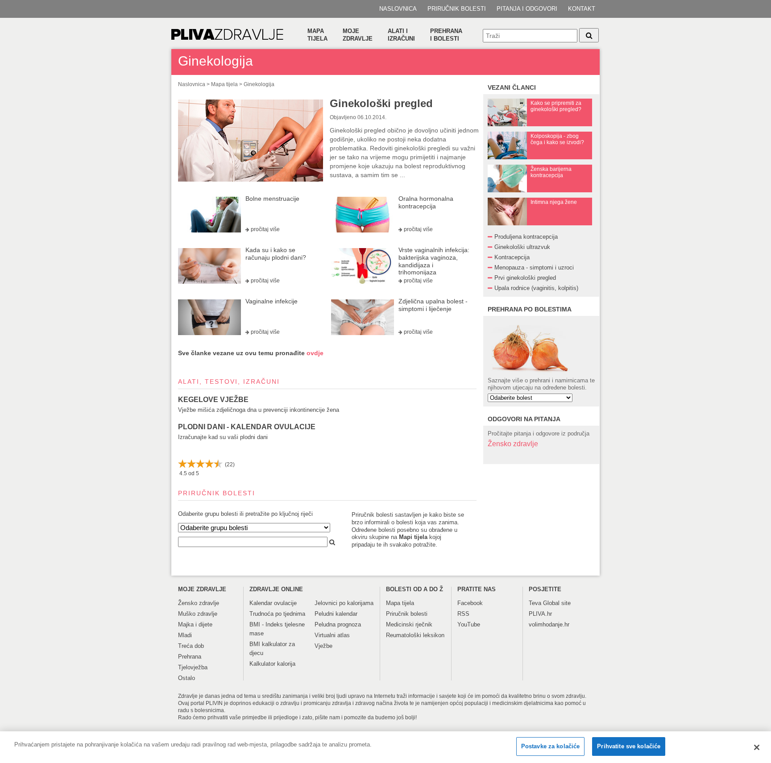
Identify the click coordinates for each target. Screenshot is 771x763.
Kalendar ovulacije (273, 603)
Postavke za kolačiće (550, 746)
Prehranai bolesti (446, 35)
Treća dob (191, 646)
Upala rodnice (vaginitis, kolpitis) (536, 288)
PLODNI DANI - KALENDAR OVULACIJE (246, 427)
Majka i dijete (195, 624)
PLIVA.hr (540, 613)
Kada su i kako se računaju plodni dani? (275, 253)
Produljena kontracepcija (526, 236)
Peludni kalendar (336, 613)
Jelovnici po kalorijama (344, 603)
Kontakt (581, 8)
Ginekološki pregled (381, 103)
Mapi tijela (413, 537)
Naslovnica (398, 8)
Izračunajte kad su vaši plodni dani (223, 437)
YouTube (468, 624)
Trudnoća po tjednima (277, 613)
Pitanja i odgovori (527, 8)
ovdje (315, 353)
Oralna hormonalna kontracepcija (425, 202)
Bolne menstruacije (272, 198)
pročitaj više (265, 229)
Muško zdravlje (197, 613)
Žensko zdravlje (513, 444)
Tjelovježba (192, 667)
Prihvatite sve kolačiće (628, 746)
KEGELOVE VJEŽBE (213, 399)
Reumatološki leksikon (415, 635)
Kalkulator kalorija (272, 663)
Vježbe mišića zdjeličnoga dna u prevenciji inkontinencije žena (258, 409)
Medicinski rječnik (409, 624)
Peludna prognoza (338, 624)
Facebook (470, 603)
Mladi (185, 635)
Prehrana (189, 656)
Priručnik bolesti (456, 8)
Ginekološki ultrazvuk (522, 247)
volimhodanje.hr (549, 624)
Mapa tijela (317, 35)
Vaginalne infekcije (271, 301)
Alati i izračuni (401, 35)
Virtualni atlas (332, 635)
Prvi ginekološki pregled (525, 277)
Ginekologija (259, 84)
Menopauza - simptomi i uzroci (534, 267)
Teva (535, 603)
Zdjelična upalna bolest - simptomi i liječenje (433, 305)
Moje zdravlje (358, 35)
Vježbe (323, 646)
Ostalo (186, 678)
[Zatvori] (757, 747)
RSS (463, 613)
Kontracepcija (512, 257)
